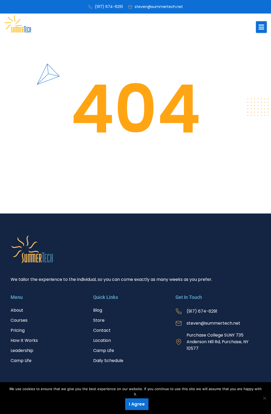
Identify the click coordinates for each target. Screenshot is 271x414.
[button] (261, 27)
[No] (264, 398)
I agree (137, 404)
